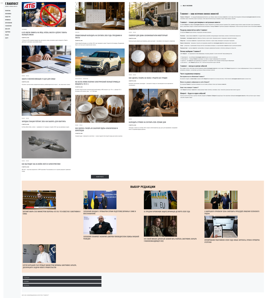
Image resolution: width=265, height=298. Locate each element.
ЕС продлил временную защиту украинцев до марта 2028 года (167, 211)
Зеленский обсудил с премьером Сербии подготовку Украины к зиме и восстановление (109, 212)
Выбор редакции (142, 187)
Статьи (134, 32)
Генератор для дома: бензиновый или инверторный (148, 35)
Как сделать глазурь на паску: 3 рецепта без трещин (148, 78)
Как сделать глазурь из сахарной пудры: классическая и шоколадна (96, 129)
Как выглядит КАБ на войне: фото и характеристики (41, 164)
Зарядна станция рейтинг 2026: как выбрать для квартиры (44, 121)
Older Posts (100, 177)
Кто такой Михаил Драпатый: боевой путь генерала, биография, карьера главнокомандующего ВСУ (170, 239)
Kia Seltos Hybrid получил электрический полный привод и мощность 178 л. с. (97, 82)
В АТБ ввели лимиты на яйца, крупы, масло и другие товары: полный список (44, 33)
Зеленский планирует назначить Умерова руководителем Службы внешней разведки (111, 237)
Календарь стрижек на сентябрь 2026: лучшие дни (147, 122)
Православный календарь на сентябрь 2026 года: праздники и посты (98, 36)
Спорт (6, 38)
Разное (7, 35)
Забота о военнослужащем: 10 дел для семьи (38, 79)
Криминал (8, 20)
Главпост (11, 3)
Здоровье (7, 32)
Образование (8, 23)
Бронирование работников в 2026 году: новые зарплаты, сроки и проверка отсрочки (232, 241)
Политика (7, 10)
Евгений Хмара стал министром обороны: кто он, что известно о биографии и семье (51, 212)
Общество (7, 17)
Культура (7, 29)
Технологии (8, 26)
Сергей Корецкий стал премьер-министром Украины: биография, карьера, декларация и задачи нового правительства (49, 266)
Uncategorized (78, 78)
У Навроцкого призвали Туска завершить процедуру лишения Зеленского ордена (231, 212)
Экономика (8, 13)
